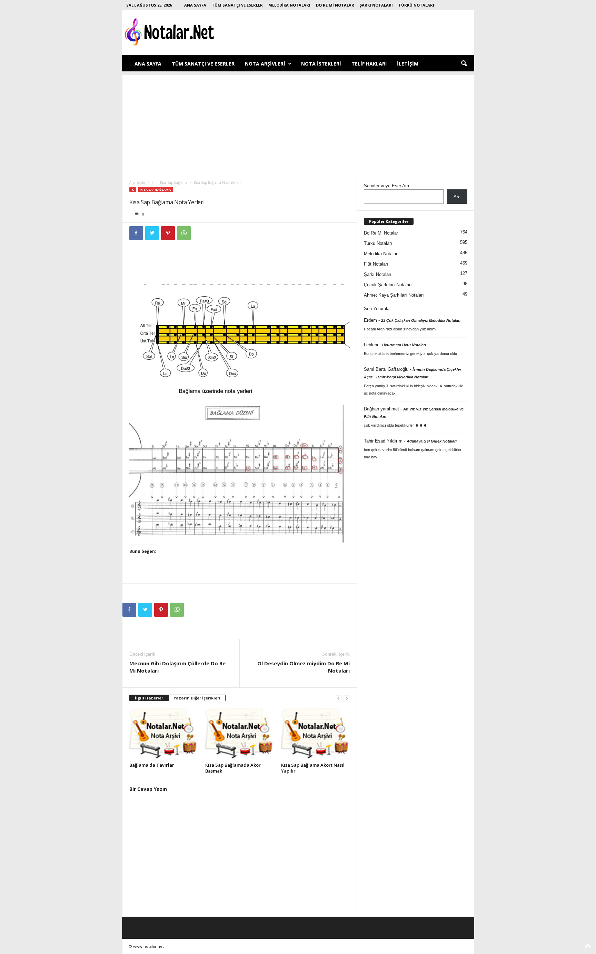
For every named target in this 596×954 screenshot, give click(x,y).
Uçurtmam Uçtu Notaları (404, 345)
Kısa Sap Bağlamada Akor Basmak (233, 768)
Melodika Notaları (289, 5)
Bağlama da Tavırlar (151, 765)
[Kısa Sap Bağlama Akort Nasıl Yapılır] (315, 734)
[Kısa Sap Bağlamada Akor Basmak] (239, 734)
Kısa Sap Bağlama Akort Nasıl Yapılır (313, 768)
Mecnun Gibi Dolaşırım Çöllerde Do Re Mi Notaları (177, 667)
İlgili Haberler (149, 697)
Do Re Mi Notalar (335, 5)
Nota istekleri (321, 63)
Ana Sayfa (195, 5)
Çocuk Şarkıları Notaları (388, 284)
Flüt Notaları (376, 264)
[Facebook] (136, 233)
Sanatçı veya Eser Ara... (388, 185)
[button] (463, 63)
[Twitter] (152, 233)
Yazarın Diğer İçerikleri (196, 697)
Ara (457, 196)
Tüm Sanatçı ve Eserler (237, 5)
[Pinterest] (168, 233)
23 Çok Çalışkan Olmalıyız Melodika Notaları (420, 320)
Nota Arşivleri (265, 63)
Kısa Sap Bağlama (173, 182)
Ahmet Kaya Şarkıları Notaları (394, 295)
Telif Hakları (369, 63)
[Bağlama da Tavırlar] (163, 734)
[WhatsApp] (184, 233)
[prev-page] (338, 698)
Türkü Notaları (416, 5)
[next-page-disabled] (346, 698)
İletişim (407, 63)
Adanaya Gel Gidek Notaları (432, 441)
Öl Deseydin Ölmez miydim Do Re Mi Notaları (303, 667)
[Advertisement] (298, 123)
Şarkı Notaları (376, 5)
